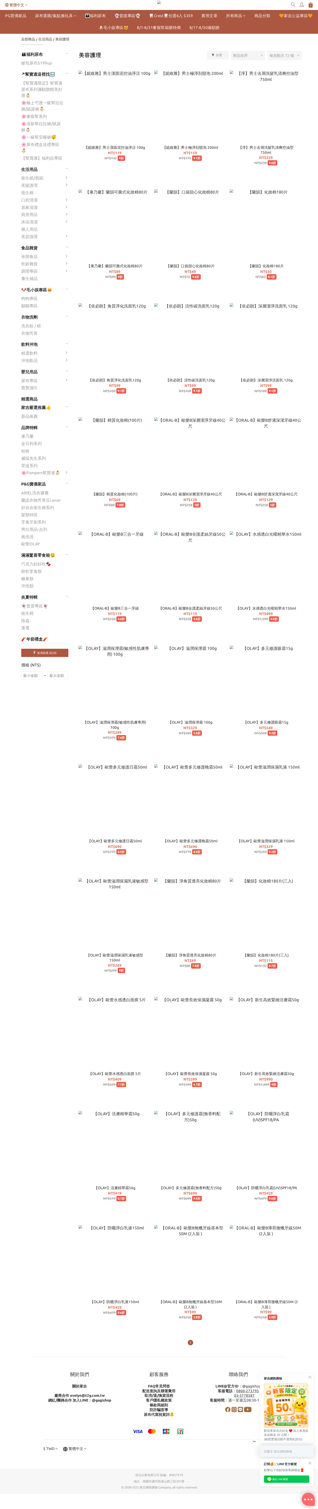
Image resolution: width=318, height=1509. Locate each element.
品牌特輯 (29, 427)
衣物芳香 (29, 333)
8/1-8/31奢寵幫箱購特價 (159, 27)
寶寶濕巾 (29, 387)
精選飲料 (29, 353)
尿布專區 (29, 380)
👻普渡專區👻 (127, 15)
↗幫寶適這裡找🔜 (38, 74)
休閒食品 (29, 256)
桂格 (25, 451)
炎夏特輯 (29, 597)
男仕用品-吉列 (34, 529)
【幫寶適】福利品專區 (41, 158)
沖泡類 (27, 585)
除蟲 (25, 620)
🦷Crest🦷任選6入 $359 (171, 15)
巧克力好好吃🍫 (36, 564)
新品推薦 (29, 416)
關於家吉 (79, 1386)
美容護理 (62, 39)
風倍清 (27, 536)
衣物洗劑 (29, 317)
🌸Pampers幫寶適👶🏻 (40, 472)
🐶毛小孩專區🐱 (113, 27)
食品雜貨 (29, 247)
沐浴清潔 (29, 221)
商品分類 (262, 15)
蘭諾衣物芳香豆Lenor (41, 500)
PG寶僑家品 (15, 15)
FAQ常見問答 (159, 1386)
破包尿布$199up (36, 63)
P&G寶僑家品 (33, 484)
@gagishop (101, 1400)
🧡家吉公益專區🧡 (296, 15)
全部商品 (28, 39)
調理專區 (29, 271)
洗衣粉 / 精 (31, 326)
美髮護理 (29, 185)
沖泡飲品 (29, 360)
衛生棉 (27, 192)
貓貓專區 (29, 305)
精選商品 (29, 399)
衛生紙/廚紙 (32, 178)
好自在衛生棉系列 (37, 507)
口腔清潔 (29, 200)
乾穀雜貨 (29, 263)
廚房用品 (29, 214)
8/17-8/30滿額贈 (205, 27)
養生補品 (29, 278)
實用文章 (209, 15)
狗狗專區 (29, 298)
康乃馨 (27, 436)
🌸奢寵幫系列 (34, 116)
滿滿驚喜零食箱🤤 (38, 555)
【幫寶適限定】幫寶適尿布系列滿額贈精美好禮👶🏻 (41, 89)
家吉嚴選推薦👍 (36, 407)
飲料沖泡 (29, 344)
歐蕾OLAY (30, 543)
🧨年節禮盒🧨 (34, 639)
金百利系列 (31, 443)
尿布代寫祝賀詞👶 (159, 1414)
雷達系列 (29, 465)
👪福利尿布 (95, 15)
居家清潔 (29, 207)
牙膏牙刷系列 (33, 522)
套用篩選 (46, 652)
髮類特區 (29, 514)
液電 (25, 627)
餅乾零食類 (31, 571)
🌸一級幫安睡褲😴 (38, 137)
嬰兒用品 (29, 371)
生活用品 (45, 39)
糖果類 (27, 578)
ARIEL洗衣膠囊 (35, 492)
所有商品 (234, 15)
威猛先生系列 (33, 458)
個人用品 (29, 229)
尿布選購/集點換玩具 (54, 15)
